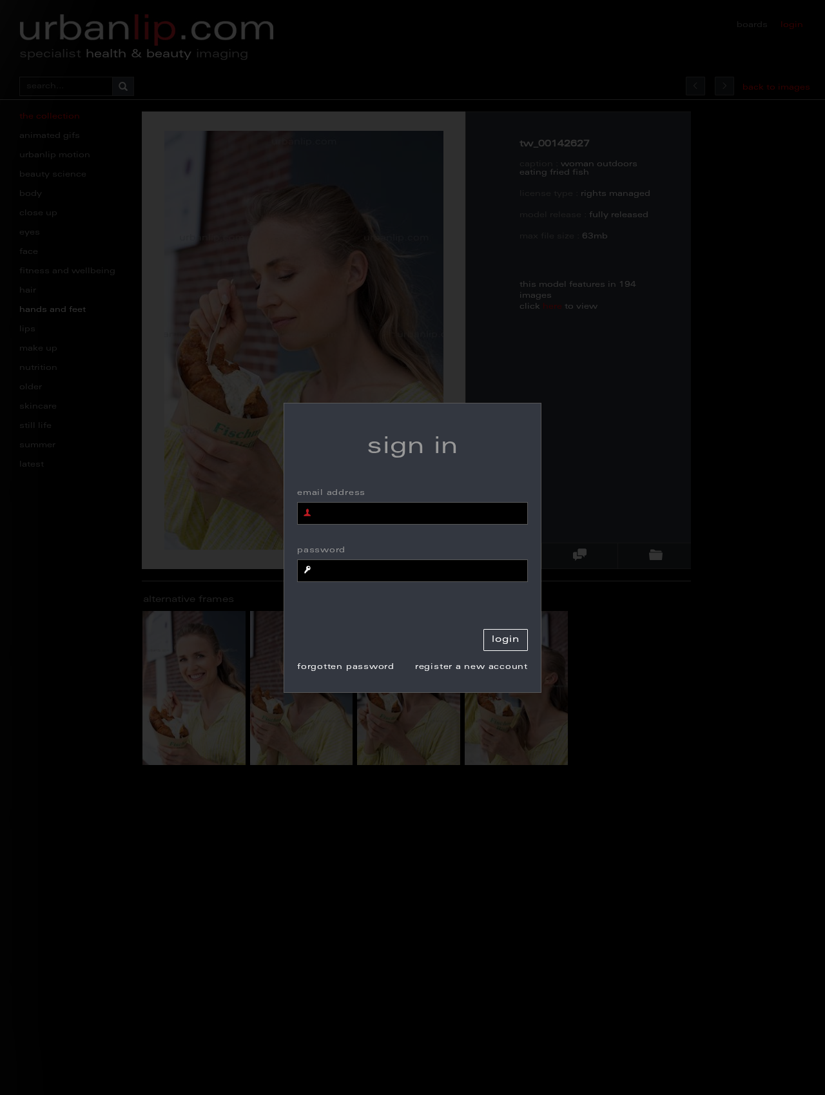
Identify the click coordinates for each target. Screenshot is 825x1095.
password (321, 550)
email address (331, 493)
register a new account (471, 667)
